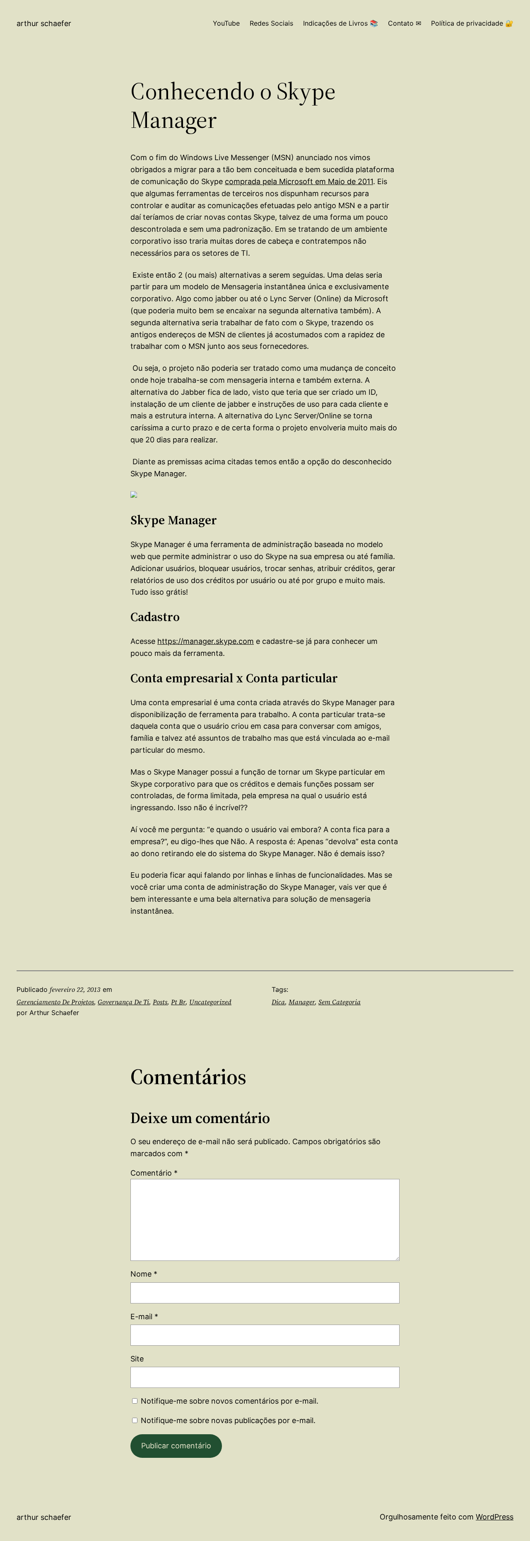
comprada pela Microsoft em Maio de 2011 (299, 181)
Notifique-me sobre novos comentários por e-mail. (229, 1401)
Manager (302, 1001)
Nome (143, 1274)
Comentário (154, 1173)
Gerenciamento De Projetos (55, 1001)
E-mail (144, 1316)
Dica (278, 1001)
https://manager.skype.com (205, 641)
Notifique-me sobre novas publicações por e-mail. (228, 1420)
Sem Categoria (339, 1001)
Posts (160, 1001)
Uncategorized (210, 1001)
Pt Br (178, 1001)
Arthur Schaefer (44, 23)
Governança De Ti (123, 1001)
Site (137, 1358)
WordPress (494, 1516)
